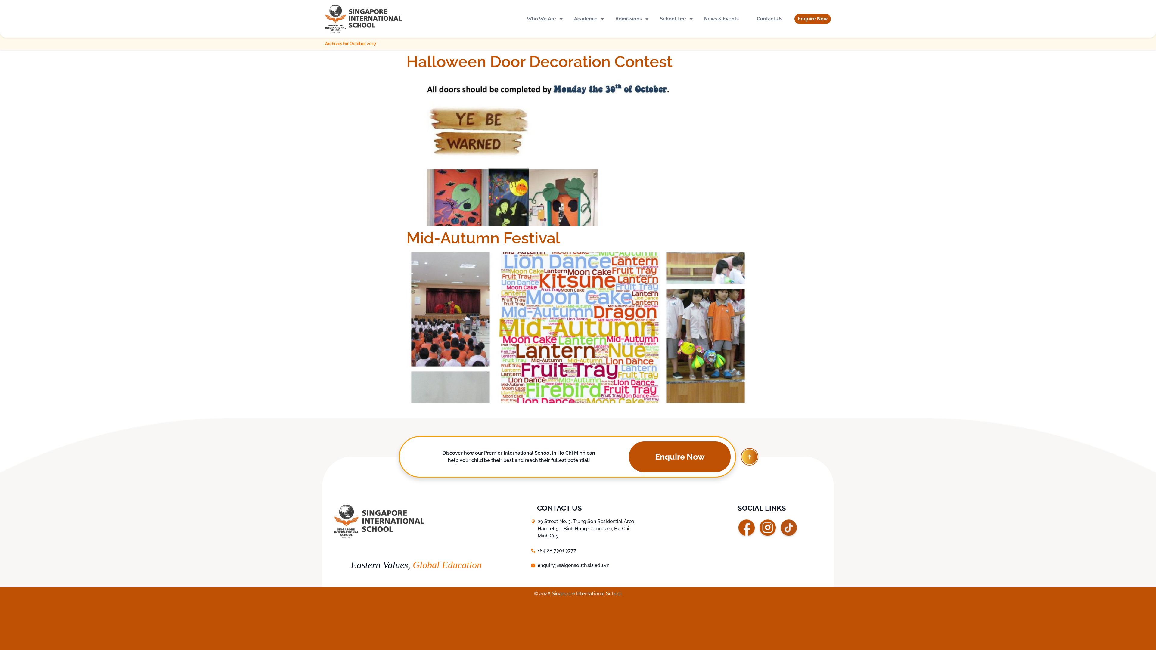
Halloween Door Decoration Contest (539, 61)
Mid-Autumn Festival (483, 238)
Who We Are (541, 19)
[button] (812, 19)
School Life (673, 19)
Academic (585, 19)
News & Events (721, 19)
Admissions (628, 19)
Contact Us (769, 19)
